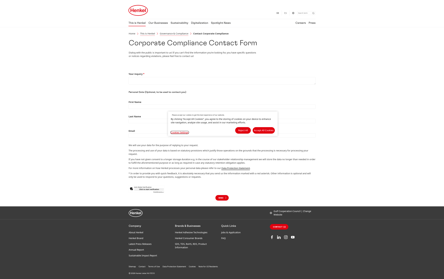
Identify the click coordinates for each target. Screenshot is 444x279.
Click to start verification (149, 189)
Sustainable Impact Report (143, 255)
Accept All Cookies (264, 130)
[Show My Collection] (285, 13)
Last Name (135, 116)
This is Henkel (137, 23)
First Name (135, 102)
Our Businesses (158, 23)
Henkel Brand (136, 238)
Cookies (192, 266)
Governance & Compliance (174, 33)
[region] (223, 124)
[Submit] (313, 13)
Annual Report (136, 249)
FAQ (223, 238)
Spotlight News (221, 23)
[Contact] (278, 13)
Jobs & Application (231, 232)
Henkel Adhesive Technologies (191, 232)
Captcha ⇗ (158, 192)
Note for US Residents (208, 266)
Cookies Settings (180, 132)
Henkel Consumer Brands (188, 238)
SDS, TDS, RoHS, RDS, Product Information (191, 245)
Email (132, 130)
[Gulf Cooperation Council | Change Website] (293, 13)
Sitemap (132, 266)
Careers (300, 23)
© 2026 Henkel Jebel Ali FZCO (142, 273)
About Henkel (136, 232)
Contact (278, 227)
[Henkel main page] (138, 10)
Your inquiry (136, 74)
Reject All (243, 130)
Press (312, 23)
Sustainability (179, 23)
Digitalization (199, 23)
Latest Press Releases (140, 244)
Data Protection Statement (174, 266)
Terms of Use (154, 266)
